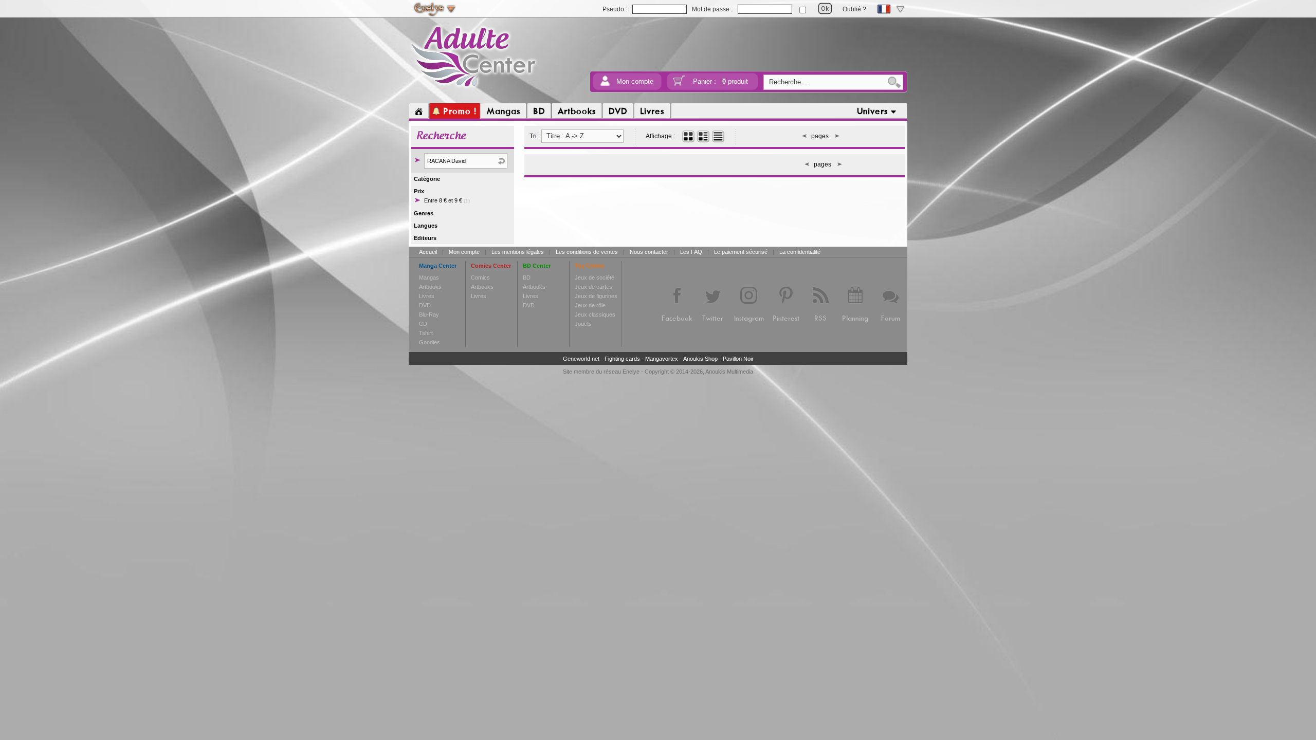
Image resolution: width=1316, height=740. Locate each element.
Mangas (429, 277)
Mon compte (634, 81)
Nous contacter (649, 252)
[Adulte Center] (474, 88)
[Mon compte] (605, 84)
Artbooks (430, 287)
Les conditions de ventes (587, 252)
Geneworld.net (581, 359)
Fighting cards (622, 359)
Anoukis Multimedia (729, 371)
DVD (425, 305)
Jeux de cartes (593, 287)
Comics (480, 277)
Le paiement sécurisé (740, 252)
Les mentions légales (517, 252)
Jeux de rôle (590, 305)
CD (423, 324)
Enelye (631, 371)
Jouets (583, 324)
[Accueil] (419, 111)
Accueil (428, 252)
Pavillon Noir (738, 359)
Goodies (429, 342)
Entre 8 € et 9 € (447, 200)
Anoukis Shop (700, 359)
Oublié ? (854, 9)
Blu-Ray (429, 314)
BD (527, 277)
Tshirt (426, 333)
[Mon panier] (679, 84)
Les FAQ (691, 252)
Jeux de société (594, 277)
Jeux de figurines (596, 296)
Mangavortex (661, 359)
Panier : (720, 81)
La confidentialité (799, 252)
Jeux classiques (595, 314)
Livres (426, 296)
